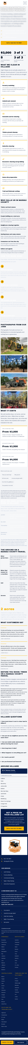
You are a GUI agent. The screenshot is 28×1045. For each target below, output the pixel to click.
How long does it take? (9, 748)
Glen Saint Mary (4, 791)
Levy (16, 962)
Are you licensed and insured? (11, 761)
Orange (3, 994)
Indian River (3, 1003)
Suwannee (17, 942)
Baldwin (3, 788)
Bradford (17, 956)
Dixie (16, 960)
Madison (3, 969)
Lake (2, 983)
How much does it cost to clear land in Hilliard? (14, 722)
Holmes (3, 949)
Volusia (3, 981)
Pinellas (16, 980)
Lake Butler (3, 793)
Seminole (3, 992)
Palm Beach (4, 1021)
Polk (2, 999)
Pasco (16, 978)
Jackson (3, 956)
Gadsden (3, 958)
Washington (4, 951)
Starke (2, 796)
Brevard (3, 1001)
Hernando (3, 990)
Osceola (3, 997)
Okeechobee (4, 1015)
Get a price (14, 47)
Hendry (16, 999)
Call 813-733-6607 (7, 1042)
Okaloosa (3, 944)
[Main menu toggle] (25, 3)
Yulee (2, 781)
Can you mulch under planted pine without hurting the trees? (12, 742)
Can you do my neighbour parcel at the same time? (14, 736)
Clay (16, 953)
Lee (15, 994)
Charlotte (17, 992)
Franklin (3, 967)
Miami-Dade (4, 1026)
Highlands (3, 1012)
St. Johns (17, 965)
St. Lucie (3, 1017)
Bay (2, 953)
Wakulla (3, 962)
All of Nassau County (9, 771)
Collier (16, 996)
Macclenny (3, 783)
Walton (2, 946)
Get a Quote (20, 1042)
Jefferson (3, 965)
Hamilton (17, 940)
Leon (2, 960)
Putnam (16, 967)
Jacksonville (4, 786)
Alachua (16, 958)
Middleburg (3, 798)
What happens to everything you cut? (14, 752)
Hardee (16, 989)
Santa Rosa (4, 942)
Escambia (3, 940)
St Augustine (4, 806)
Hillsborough (17, 983)
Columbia (17, 944)
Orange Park (4, 803)
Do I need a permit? (8, 757)
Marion (2, 976)
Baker (16, 946)
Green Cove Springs (6, 801)
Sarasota (17, 987)
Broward (3, 1024)
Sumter (2, 985)
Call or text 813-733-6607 (14, 42)
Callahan (3, 778)
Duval (16, 951)
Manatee (17, 985)
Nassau (16, 949)
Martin (2, 1019)
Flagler (2, 978)
